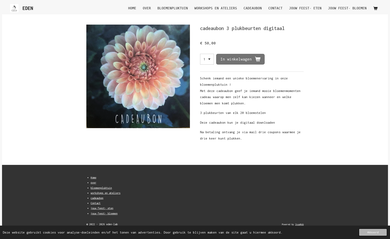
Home (93, 177)
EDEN (28, 8)
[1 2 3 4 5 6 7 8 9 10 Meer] (207, 59)
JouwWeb (299, 224)
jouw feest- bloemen (104, 213)
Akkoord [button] (373, 232)
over (93, 182)
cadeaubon (97, 198)
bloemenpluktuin (101, 187)
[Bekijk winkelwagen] (375, 8)
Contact (96, 203)
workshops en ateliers (105, 193)
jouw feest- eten (102, 208)
